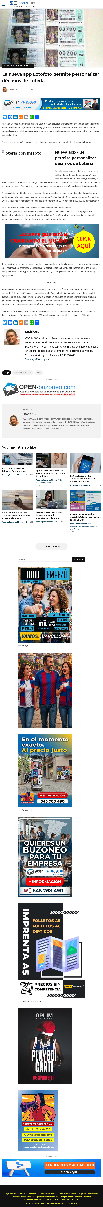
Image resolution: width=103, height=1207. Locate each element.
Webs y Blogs (46, 482)
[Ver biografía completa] (51, 359)
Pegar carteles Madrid (67, 1194)
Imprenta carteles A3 (48, 1194)
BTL (94, 524)
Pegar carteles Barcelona (88, 1194)
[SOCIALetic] (22, 5)
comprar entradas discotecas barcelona (76, 1197)
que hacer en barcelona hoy (47, 1197)
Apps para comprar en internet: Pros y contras (17, 459)
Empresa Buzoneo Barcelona (23, 1197)
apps (39, 373)
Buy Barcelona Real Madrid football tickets (21, 1194)
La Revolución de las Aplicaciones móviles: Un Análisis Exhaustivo (85, 463)
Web (37, 482)
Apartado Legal (52, 1199)
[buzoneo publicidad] (51, 109)
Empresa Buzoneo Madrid (34, 1199)
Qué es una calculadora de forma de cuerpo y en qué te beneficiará (51, 460)
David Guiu (14, 90)
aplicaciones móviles (22, 373)
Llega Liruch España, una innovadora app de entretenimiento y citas (51, 499)
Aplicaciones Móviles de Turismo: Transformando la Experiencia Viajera (17, 500)
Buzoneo (73, 526)
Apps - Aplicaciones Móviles (18, 65)
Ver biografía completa (37, 359)
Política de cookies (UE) (70, 1199)
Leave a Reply (53, 546)
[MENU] (3, 4)
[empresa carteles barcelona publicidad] (38, 1150)
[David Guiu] (14, 425)
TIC (26, 475)
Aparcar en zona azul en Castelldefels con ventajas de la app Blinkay (85, 500)
